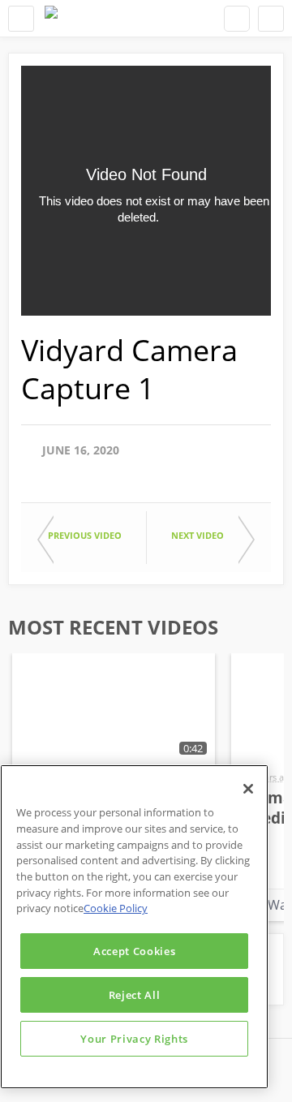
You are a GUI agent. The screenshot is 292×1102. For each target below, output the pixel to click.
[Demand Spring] (51, 18)
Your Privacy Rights (133, 1038)
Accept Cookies (134, 951)
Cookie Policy (116, 908)
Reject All (135, 995)
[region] (134, 926)
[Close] (248, 789)
